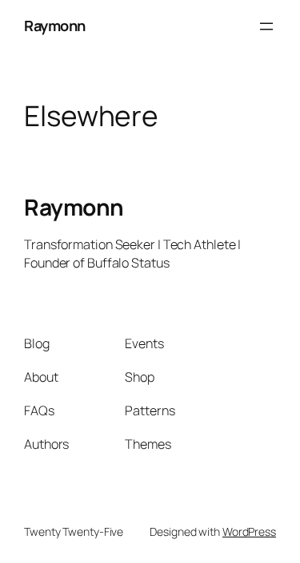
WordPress (249, 531)
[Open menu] (266, 26)
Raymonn (55, 25)
